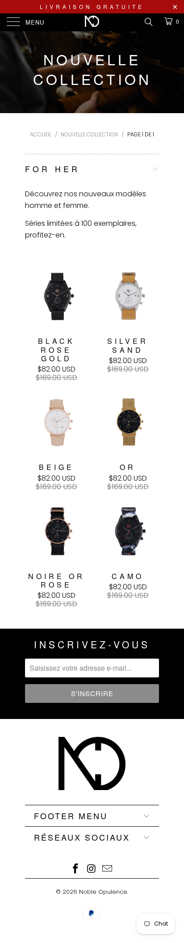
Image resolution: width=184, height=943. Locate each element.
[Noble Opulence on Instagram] (91, 869)
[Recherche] (148, 22)
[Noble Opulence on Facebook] (75, 869)
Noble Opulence (103, 892)
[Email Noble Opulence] (107, 869)
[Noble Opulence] (92, 22)
